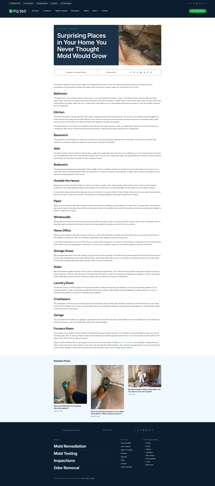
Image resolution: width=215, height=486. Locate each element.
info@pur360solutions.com (71, 430)
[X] (134, 72)
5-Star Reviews (67, 3)
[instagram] (193, 3)
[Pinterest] (147, 72)
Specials (54, 3)
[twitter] (190, 3)
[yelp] (205, 3)
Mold (76, 28)
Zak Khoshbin (62, 28)
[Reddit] (137, 72)
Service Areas (29, 3)
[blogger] (202, 3)
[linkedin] (199, 3)
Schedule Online (42, 3)
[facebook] (187, 3)
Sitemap (92, 478)
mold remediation (127, 342)
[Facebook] (130, 72)
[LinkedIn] (140, 72)
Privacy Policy (85, 478)
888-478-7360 (16, 3)
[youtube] (196, 3)
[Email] (151, 72)
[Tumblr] (144, 72)
